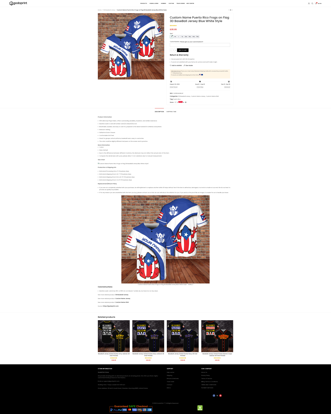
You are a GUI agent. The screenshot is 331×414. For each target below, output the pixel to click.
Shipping (169, 375)
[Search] (312, 3)
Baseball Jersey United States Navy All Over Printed (182, 354)
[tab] (159, 110)
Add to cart (183, 50)
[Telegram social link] (186, 102)
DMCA (169, 388)
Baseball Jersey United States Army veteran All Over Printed (114, 354)
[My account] (309, 3)
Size (171, 33)
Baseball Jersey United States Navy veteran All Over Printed (148, 354)
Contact (169, 385)
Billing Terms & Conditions (209, 381)
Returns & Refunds (173, 378)
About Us (204, 372)
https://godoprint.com (111, 306)
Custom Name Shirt (212, 96)
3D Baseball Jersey (109, 10)
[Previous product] (229, 10)
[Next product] (232, 10)
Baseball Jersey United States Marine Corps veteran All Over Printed (217, 354)
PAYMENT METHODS (207, 388)
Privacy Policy (205, 375)
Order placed (173, 87)
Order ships (200, 87)
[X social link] (177, 102)
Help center (170, 372)
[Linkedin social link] (184, 102)
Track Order (170, 381)
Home (100, 10)
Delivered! (227, 87)
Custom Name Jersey (198, 96)
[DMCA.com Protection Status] (200, 408)
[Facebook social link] (175, 102)
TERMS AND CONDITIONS (208, 385)
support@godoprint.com (111, 381)
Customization (174, 41)
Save (181, 102)
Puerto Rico (177, 99)
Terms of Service (206, 378)
